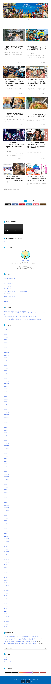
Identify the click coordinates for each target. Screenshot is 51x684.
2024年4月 (6, 401)
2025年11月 (6, 352)
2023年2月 (6, 437)
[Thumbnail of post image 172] (37, 135)
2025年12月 (6, 350)
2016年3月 (6, 608)
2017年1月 (6, 582)
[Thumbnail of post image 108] (37, 35)
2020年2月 (6, 531)
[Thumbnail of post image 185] (37, 72)
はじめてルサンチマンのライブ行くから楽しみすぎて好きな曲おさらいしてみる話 (14, 146)
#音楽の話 (14, 142)
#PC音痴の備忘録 (8, 283)
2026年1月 (6, 347)
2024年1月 (6, 409)
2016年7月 (6, 598)
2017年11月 (6, 562)
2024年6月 (6, 396)
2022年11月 (6, 445)
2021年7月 (6, 487)
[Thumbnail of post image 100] (14, 103)
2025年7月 (6, 362)
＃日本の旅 (14, 79)
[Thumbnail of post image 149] (14, 72)
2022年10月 (6, 448)
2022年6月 (6, 458)
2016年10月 (6, 590)
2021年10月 (6, 479)
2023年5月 (6, 430)
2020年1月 (6, 533)
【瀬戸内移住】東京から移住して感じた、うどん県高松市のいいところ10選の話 (20, 636)
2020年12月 (6, 505)
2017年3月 (6, 577)
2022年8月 (6, 453)
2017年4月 (6, 575)
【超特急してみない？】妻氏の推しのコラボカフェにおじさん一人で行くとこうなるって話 (36, 83)
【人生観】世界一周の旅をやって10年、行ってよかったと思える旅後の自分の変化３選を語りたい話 (23, 319)
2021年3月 (6, 497)
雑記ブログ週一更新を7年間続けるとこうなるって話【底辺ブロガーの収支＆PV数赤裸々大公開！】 (23, 318)
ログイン (6, 657)
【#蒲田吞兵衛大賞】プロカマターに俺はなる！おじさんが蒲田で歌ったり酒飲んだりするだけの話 (36, 146)
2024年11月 (6, 383)
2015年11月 (6, 618)
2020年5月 (6, 523)
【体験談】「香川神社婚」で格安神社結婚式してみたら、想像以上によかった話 (14, 48)
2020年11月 (6, 507)
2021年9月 (6, 481)
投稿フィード (6, 659)
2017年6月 (6, 569)
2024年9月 (6, 388)
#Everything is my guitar (39, 110)
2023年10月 (6, 417)
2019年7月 (6, 549)
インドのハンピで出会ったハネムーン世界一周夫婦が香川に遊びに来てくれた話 (19, 638)
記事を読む (20, 62)
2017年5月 (6, 572)
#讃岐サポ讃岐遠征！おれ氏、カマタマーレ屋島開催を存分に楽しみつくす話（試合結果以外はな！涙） (36, 48)
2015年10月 (6, 621)
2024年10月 (6, 386)
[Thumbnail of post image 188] (37, 169)
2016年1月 (6, 613)
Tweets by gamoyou (8, 241)
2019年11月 (6, 538)
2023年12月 (6, 412)
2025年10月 (6, 355)
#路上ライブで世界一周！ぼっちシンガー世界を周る (15, 291)
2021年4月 (6, 494)
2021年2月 (6, 500)
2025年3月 (6, 373)
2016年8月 (6, 595)
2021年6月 (6, 489)
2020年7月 (6, 518)
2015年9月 (6, 624)
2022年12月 (6, 443)
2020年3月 (6, 528)
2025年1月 (6, 378)
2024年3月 (6, 404)
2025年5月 (6, 368)
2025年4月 (6, 370)
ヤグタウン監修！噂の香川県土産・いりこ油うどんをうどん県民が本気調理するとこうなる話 (14, 115)
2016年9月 (6, 593)
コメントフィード (7, 661)
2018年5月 (6, 554)
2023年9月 (6, 419)
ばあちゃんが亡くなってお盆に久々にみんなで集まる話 (15, 311)
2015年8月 (6, 626)
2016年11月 (6, 587)
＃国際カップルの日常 (39, 42)
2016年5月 (6, 603)
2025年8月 (6, 360)
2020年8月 (6, 515)
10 (33, 200)
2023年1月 (6, 440)
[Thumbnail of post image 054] (14, 35)
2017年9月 (6, 564)
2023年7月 (6, 425)
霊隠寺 (38, 636)
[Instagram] (25, 672)
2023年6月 (6, 427)
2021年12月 (6, 474)
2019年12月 (6, 536)
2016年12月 (6, 585)
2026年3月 (6, 342)
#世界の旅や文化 (8, 286)
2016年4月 (6, 606)
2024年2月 (6, 406)
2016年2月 (6, 611)
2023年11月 (6, 414)
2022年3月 (6, 466)
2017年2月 (6, 580)
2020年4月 (6, 525)
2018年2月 (6, 556)
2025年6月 (6, 365)
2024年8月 (6, 391)
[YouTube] (40, 672)
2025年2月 (6, 375)
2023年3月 (6, 435)
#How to (13, 42)
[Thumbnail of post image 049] (14, 135)
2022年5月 (6, 461)
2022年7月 (6, 456)
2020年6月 (6, 520)
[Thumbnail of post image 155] (37, 103)
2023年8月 (6, 422)
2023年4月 (6, 432)
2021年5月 (6, 492)
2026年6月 (6, 334)
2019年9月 (6, 543)
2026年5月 (6, 337)
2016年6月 (6, 600)
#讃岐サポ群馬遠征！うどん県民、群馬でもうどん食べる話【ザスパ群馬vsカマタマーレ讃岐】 (14, 83)
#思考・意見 (18, 176)
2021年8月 (6, 484)
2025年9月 (6, 357)
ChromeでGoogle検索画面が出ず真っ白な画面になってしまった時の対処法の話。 (20, 643)
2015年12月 (6, 616)
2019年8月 (6, 546)
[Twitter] (11, 672)
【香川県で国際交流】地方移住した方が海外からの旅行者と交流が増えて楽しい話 (20, 316)
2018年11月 (6, 551)
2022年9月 (6, 450)
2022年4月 (6, 463)
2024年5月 (6, 399)
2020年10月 (6, 510)
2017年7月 (6, 567)
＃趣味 (18, 79)
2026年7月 (6, 331)
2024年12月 (6, 381)
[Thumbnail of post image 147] (14, 169)
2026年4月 (6, 339)
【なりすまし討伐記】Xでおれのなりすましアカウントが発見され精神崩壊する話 (14, 180)
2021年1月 (6, 502)
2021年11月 (6, 476)
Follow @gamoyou (25, 260)
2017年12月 (6, 559)
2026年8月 (6, 329)
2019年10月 (6, 541)
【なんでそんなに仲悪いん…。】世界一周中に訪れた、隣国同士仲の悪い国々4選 (20, 641)
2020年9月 (6, 512)
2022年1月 (6, 471)
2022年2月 (6, 468)
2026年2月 (6, 344)
